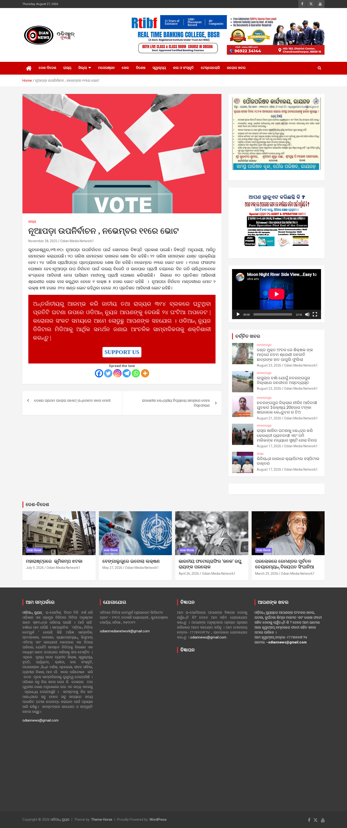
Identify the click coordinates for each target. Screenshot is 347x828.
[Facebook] (99, 373)
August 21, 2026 (269, 418)
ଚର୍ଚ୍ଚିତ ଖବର (247, 336)
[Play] (238, 314)
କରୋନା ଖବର (236, 68)
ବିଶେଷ (140, 68)
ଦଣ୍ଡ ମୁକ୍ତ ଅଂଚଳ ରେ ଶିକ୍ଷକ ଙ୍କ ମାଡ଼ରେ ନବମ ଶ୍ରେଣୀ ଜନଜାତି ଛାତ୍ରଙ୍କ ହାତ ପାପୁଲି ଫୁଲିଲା (285, 355)
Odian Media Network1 (77, 241)
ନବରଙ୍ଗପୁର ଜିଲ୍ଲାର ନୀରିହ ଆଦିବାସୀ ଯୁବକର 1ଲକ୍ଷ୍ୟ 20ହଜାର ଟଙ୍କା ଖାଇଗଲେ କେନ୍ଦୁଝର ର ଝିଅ (287, 407)
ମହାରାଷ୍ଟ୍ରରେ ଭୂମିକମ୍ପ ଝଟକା (54, 561)
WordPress (158, 819)
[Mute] (307, 314)
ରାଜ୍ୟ (67, 68)
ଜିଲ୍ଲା (82, 68)
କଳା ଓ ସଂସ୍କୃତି (183, 68)
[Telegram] (127, 373)
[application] (276, 294)
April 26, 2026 (189, 573)
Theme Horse (101, 819)
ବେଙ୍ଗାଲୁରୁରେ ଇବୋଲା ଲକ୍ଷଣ (131, 561)
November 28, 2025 (42, 241)
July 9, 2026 (35, 568)
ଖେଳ (125, 68)
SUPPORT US (122, 352)
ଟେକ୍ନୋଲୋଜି (210, 68)
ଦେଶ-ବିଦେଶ (47, 68)
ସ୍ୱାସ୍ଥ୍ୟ (159, 68)
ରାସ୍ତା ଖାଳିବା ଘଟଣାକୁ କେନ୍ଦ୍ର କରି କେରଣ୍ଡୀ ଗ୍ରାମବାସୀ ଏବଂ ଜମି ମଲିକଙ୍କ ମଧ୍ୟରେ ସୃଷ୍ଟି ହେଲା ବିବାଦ (287, 435)
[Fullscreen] (315, 314)
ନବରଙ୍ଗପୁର (264, 344)
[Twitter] (108, 373)
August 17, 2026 (269, 446)
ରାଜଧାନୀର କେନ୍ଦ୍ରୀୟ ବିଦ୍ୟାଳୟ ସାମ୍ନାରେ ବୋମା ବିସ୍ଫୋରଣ (176, 403)
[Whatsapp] (136, 373)
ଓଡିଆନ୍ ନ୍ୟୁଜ (60, 819)
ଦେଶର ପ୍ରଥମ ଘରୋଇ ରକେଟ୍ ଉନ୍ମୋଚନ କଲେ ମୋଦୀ (72, 400)
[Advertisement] (212, 728)
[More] (145, 373)
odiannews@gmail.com (40, 720)
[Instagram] (117, 373)
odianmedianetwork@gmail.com (125, 631)
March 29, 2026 (266, 573)
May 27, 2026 (112, 568)
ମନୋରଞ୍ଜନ (106, 68)
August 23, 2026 (269, 365)
